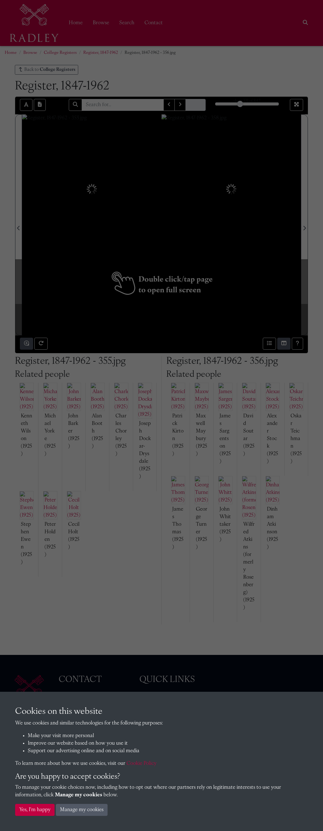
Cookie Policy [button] (141, 763)
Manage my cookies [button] (81, 809)
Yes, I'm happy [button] (34, 809)
